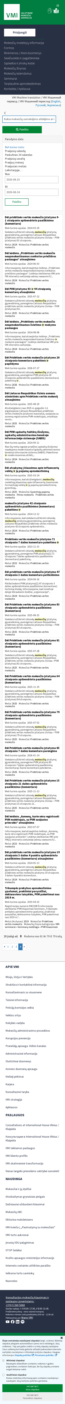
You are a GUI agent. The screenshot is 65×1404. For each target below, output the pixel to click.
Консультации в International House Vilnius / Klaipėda (32, 1139)
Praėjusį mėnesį (14, 163)
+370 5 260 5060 (15, 1305)
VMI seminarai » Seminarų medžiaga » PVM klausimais (32, 925)
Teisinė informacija (17, 1000)
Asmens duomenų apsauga (21, 1069)
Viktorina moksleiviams (19, 1220)
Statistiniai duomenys (18, 1061)
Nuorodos (11, 1281)
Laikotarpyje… (13, 170)
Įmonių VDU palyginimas (20, 1243)
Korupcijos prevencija (18, 1038)
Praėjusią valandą (15, 151)
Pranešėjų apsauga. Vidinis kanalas (26, 1046)
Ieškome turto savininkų (20, 1273)
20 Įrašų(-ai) (11, 936)
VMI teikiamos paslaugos (20, 1148)
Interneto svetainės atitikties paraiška (28, 1266)
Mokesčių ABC (14, 1212)
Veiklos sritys (13, 1015)
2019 (26, 921)
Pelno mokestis (25, 495)
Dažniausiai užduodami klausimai (25, 1204)
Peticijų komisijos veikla (20, 1008)
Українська (53, 105)
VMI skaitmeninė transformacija (24, 1164)
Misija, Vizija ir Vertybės (19, 977)
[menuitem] (24, 43)
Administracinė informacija (21, 1054)
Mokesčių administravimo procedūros (28, 1031)
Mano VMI (27, 1318)
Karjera (10, 1084)
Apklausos (12, 1107)
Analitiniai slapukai (16, 1374)
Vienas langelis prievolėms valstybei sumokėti (32, 1171)
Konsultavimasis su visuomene (24, 992)
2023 (14, 563)
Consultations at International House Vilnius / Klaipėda (32, 1127)
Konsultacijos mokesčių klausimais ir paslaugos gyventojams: (27, 1299)
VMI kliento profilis (17, 1156)
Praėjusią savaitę (15, 159)
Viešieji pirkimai (15, 1077)
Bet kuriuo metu (14, 147)
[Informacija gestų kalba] (50, 13)
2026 (14, 385)
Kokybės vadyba (15, 1023)
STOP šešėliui (14, 1250)
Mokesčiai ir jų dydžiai (18, 1189)
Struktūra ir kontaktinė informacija (26, 985)
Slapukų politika (23, 1355)
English (56, 101)
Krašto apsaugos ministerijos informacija (30, 1258)
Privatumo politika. (44, 1355)
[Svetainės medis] (58, 6)
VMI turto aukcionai (17, 1235)
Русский (40, 105)
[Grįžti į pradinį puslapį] (4, 113)
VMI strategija (14, 1100)
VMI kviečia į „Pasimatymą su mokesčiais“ (30, 1227)
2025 (14, 313)
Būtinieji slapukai (15, 1360)
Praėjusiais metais (16, 166)
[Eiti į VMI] (18, 12)
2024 (14, 244)
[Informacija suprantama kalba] (56, 13)
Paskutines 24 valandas (18, 155)
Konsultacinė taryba (17, 1092)
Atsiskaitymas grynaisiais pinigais (25, 1197)
